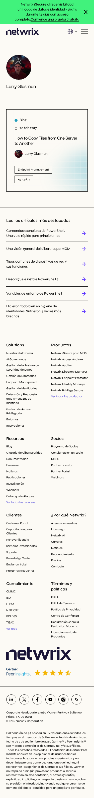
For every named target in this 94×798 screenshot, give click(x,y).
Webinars (12, 490)
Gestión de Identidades (21, 388)
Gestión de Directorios (21, 376)
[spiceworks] (76, 699)
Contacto (57, 566)
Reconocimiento (62, 554)
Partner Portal (60, 471)
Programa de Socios (64, 446)
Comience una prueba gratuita (55, 19)
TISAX (10, 622)
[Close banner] (86, 12)
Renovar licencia (17, 539)
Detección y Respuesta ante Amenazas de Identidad (21, 399)
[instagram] (63, 699)
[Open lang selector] (72, 31)
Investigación (15, 483)
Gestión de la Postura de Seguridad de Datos (22, 367)
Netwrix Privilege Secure (67, 390)
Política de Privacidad (65, 609)
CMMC (11, 591)
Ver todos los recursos (20, 502)
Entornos (12, 419)
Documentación (17, 459)
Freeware (12, 465)
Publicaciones (15, 477)
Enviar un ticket (16, 564)
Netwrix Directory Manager (69, 371)
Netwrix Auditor (61, 365)
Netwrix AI (58, 535)
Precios (56, 560)
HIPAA (10, 604)
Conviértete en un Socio (67, 452)
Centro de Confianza (65, 615)
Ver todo (11, 628)
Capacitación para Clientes (19, 531)
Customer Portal (17, 523)
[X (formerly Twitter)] (24, 699)
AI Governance (16, 359)
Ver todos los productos (66, 396)
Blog (9, 446)
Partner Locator (61, 465)
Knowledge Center (18, 558)
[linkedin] (11, 699)
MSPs (54, 459)
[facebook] (37, 699)
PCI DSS (11, 616)
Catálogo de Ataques (20, 496)
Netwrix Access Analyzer (67, 359)
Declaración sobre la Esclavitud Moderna (65, 624)
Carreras (56, 541)
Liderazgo (57, 529)
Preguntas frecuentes (20, 570)
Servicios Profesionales (21, 546)
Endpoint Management (21, 382)
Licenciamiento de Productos (63, 634)
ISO (8, 597)
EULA (54, 597)
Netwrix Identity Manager (68, 384)
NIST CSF (12, 610)
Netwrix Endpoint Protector (69, 378)
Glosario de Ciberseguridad (24, 452)
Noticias (12, 471)
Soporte (11, 552)
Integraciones (15, 425)
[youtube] (50, 699)
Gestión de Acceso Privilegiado (18, 411)
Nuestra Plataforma (19, 353)
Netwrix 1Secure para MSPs (69, 353)
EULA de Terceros (62, 603)
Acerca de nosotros (64, 523)
